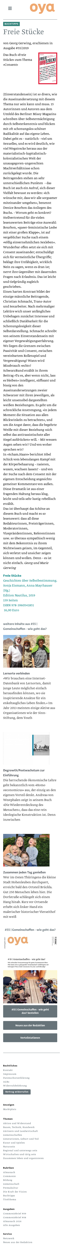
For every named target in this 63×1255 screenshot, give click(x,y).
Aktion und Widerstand (17, 1123)
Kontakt (8, 1070)
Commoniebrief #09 (14, 1213)
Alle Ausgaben (11, 1225)
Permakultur (10, 1187)
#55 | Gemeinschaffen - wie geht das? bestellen (30, 1011)
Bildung (7, 1180)
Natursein (9, 1146)
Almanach (9, 1172)
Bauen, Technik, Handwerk (19, 1127)
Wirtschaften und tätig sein (19, 1154)
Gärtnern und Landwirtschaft (20, 1131)
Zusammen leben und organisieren (23, 1158)
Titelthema (9, 1199)
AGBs (6, 1081)
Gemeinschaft (11, 1184)
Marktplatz (9, 1109)
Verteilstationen (30, 1038)
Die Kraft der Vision (15, 1191)
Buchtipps (9, 1195)
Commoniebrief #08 (14, 1217)
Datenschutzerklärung (16, 1078)
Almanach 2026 (12, 1221)
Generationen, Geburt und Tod (21, 1138)
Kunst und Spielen (14, 1142)
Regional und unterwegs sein (20, 1150)
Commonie (9, 1176)
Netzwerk (8, 1238)
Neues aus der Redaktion (30, 1025)
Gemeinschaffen (12, 1135)
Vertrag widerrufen (17, 1091)
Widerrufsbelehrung (15, 1085)
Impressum (9, 1074)
